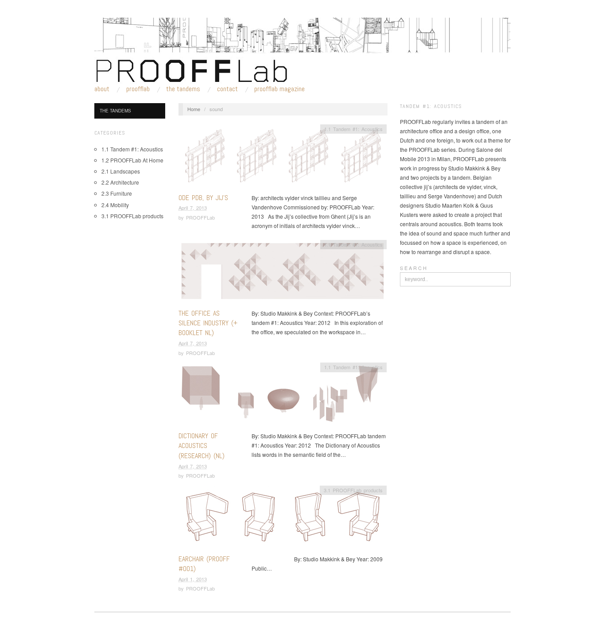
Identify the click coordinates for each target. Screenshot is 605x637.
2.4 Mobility (115, 204)
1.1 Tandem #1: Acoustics (132, 149)
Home (193, 108)
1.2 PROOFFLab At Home (132, 160)
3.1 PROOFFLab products (132, 216)
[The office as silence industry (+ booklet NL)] (282, 273)
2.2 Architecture (120, 182)
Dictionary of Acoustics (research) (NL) (201, 445)
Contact (227, 89)
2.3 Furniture (116, 193)
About (101, 89)
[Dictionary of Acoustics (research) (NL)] (282, 396)
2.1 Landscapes (120, 171)
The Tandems (183, 89)
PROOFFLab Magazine (279, 89)
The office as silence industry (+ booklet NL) (207, 323)
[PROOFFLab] (302, 49)
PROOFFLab (138, 89)
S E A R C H (413, 267)
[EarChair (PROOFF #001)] (282, 518)
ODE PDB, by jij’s (203, 197)
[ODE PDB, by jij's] (282, 157)
